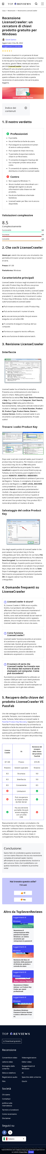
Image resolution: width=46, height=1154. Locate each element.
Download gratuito (13, 1041)
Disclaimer (6, 1118)
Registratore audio (9, 1077)
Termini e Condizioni (10, 1110)
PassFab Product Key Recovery (14, 722)
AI (22, 1073)
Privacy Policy (23, 1152)
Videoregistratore (29, 1057)
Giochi (24, 1081)
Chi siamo (6, 1094)
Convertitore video (9, 1057)
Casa (4, 11)
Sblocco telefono (9, 1073)
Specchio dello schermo (31, 1077)
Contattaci (6, 1099)
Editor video (27, 1062)
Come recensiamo (9, 1114)
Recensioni (12, 11)
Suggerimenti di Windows (12, 46)
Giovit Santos (11, 39)
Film (3, 1081)
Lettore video (7, 1062)
